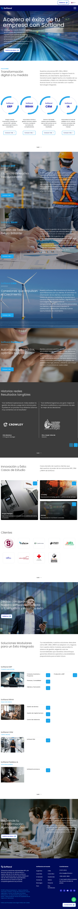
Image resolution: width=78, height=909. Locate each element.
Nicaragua (39, 883)
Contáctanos (68, 905)
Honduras (39, 880)
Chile (49, 871)
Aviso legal (16, 902)
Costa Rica (51, 874)
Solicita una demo (11, 50)
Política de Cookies (25, 902)
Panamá (50, 883)
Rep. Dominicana (51, 887)
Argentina (39, 871)
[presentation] (71, 445)
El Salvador (39, 877)
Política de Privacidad (7, 902)
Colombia (39, 874)
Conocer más (9, 133)
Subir (38, 147)
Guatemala (51, 877)
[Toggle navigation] (75, 8)
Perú (37, 886)
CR (74, 2)
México (50, 880)
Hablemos (62, 2)
